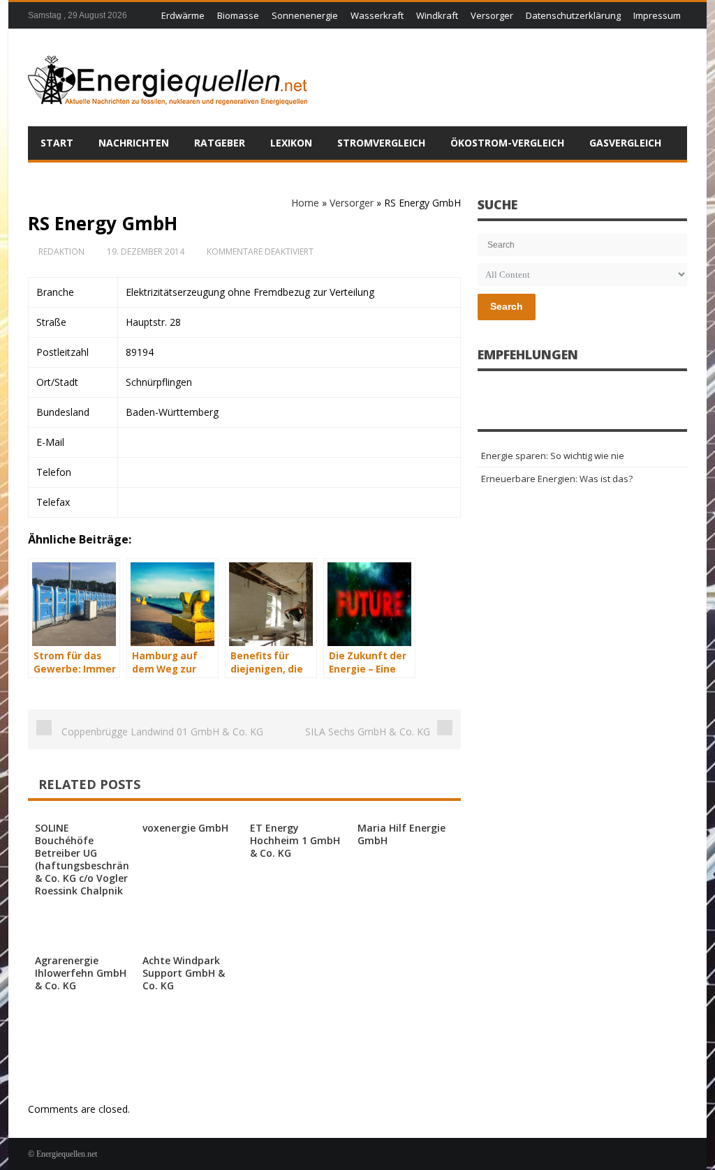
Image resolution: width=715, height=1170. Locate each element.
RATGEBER (219, 142)
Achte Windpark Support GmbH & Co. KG (183, 973)
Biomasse (238, 15)
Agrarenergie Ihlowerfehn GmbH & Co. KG (80, 973)
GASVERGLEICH (625, 142)
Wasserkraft (377, 15)
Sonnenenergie (305, 15)
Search (506, 306)
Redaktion (61, 251)
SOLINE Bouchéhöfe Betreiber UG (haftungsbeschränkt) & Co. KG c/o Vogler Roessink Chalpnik (88, 859)
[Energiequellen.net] (167, 77)
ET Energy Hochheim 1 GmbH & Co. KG (295, 840)
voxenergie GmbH (185, 827)
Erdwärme (183, 15)
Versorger (492, 15)
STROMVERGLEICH (381, 142)
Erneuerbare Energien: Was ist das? (557, 478)
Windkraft (437, 15)
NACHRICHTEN (133, 142)
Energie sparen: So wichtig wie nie (552, 455)
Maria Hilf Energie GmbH (401, 834)
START (56, 142)
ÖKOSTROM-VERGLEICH (507, 142)
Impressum (657, 15)
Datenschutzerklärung (573, 15)
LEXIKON (291, 142)
